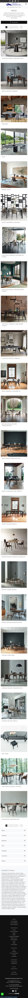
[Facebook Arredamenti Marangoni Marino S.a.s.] (15, 1)
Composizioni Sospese (14, 936)
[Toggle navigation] (26, 4)
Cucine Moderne (14, 922)
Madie (14, 933)
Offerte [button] (3, 861)
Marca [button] (3, 830)
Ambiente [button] (4, 835)
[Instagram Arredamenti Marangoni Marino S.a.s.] (18, 1)
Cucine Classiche (14, 924)
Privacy (2, 997)
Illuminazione (14, 961)
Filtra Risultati (14, 22)
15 (21, 27)
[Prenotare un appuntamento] (10, 1)
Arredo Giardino (14, 974)
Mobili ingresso (14, 939)
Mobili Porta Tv (14, 938)
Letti (14, 949)
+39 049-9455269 (15, 984)
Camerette (14, 956)
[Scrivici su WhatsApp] (2, 994)
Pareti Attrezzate (14, 931)
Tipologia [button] (4, 850)
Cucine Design (14, 921)
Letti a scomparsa (14, 953)
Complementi (14, 963)
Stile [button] (3, 845)
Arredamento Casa (14, 7)
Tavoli (19, 7)
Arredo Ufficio (14, 968)
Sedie (14, 943)
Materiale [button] (4, 840)
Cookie (5, 997)
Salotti (14, 934)
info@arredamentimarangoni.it (16, 986)
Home (8, 7)
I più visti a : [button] (5, 856)
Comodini (14, 951)
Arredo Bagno (14, 944)
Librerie (14, 929)
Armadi (14, 954)
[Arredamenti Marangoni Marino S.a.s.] (14, 4)
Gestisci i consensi (13, 997)
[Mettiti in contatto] (12, 1)
